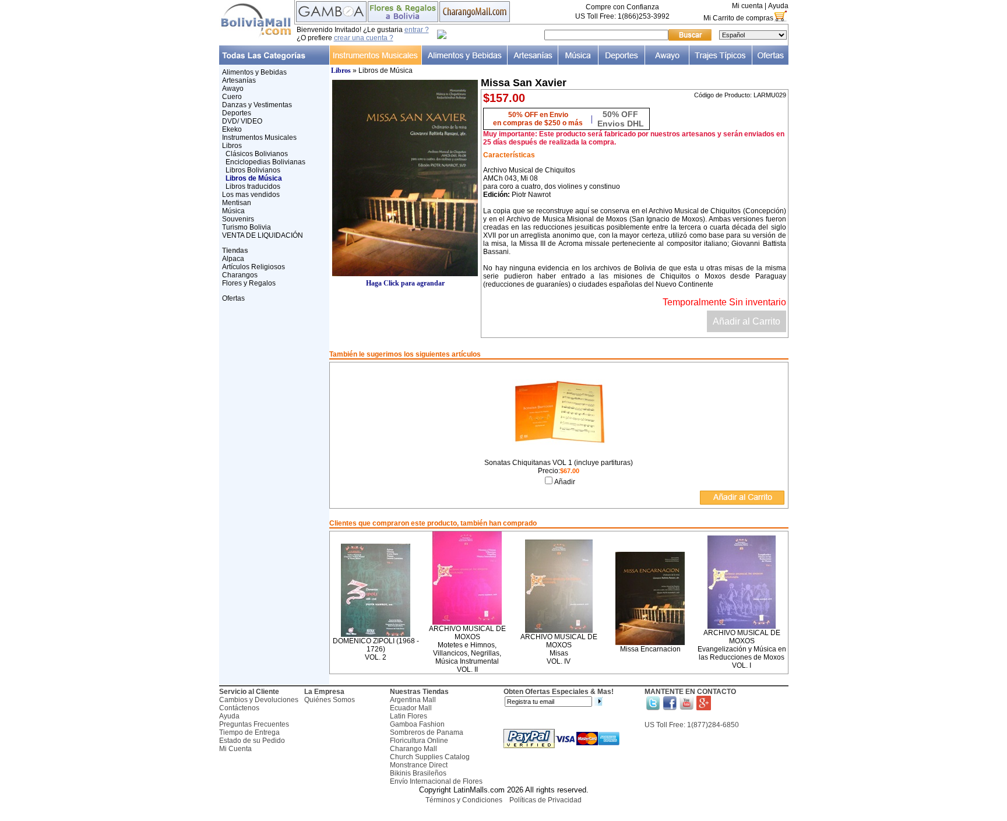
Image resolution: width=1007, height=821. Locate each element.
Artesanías (239, 80)
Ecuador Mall (411, 708)
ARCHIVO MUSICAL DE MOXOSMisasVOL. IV (558, 649)
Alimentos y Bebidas (254, 72)
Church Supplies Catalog (430, 757)
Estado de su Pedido (252, 741)
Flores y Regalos (249, 283)
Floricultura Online (419, 741)
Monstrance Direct (419, 765)
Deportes (236, 113)
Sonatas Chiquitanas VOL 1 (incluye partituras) (558, 463)
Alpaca (233, 259)
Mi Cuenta (235, 749)
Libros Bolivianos (253, 170)
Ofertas (233, 298)
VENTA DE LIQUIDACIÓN (262, 235)
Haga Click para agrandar (405, 283)
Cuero (232, 97)
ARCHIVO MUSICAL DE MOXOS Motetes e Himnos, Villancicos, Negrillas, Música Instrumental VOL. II (467, 649)
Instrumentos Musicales (259, 137)
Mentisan (236, 203)
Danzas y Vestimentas (257, 105)
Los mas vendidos (251, 195)
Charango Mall (413, 749)
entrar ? (416, 30)
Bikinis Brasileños (418, 773)
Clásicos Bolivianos (257, 154)
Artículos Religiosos (253, 267)
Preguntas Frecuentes (254, 724)
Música (233, 211)
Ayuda (778, 6)
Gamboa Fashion (417, 724)
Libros (232, 146)
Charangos (240, 275)
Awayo (233, 88)
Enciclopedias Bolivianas (265, 162)
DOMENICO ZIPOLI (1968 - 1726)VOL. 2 (376, 649)
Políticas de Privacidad (545, 800)
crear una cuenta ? (363, 38)
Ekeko (232, 129)
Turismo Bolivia (246, 227)
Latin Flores (408, 716)
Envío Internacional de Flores (436, 781)
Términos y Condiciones (463, 800)
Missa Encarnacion (650, 649)
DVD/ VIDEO (242, 121)
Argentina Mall (413, 700)
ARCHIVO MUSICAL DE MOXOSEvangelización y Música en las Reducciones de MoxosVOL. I (742, 649)
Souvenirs (238, 219)
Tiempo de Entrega (249, 732)
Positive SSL (503, 815)
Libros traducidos (253, 186)
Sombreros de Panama (426, 732)
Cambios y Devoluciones (258, 700)
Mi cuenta (747, 6)
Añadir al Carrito (746, 321)
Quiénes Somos (329, 700)
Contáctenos (239, 708)
